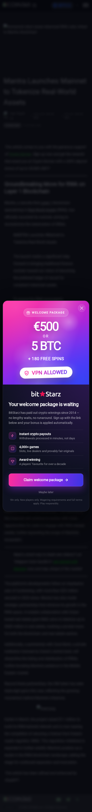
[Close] (82, 308)
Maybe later (46, 492)
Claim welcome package (43, 480)
